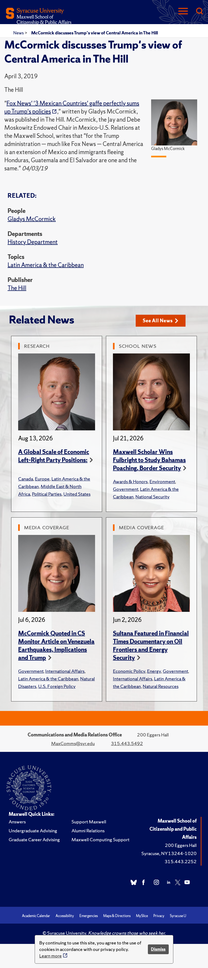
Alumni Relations (88, 830)
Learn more (50, 956)
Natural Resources (160, 686)
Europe (42, 479)
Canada (25, 479)
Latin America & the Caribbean (46, 265)
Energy (154, 671)
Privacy (158, 916)
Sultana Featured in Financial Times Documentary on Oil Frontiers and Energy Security (151, 645)
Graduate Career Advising (34, 839)
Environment (162, 481)
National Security (152, 496)
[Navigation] (183, 11)
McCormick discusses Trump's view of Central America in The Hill (94, 33)
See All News (158, 320)
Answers (17, 821)
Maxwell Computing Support (100, 839)
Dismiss (158, 949)
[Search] (199, 11)
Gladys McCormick (32, 219)
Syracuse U (178, 916)
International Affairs (64, 671)
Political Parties (46, 494)
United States (76, 494)
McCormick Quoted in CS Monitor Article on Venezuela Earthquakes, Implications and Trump (56, 645)
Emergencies (88, 916)
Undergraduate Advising (33, 830)
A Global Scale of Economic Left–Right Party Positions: (53, 456)
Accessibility (65, 916)
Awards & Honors (130, 481)
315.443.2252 (181, 861)
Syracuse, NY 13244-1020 (169, 853)
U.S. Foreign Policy (57, 686)
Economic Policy (129, 671)
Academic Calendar (36, 916)
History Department (33, 242)
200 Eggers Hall (181, 845)
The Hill (17, 288)
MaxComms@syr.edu (73, 743)
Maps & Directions (117, 916)
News (19, 33)
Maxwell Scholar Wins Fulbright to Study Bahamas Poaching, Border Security (149, 460)
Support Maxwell (89, 821)
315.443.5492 (127, 743)
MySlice (142, 916)
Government (125, 489)
